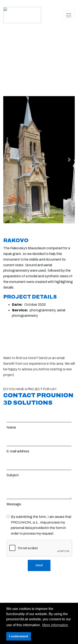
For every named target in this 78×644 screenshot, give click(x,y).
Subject (12, 475)
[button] (8, 159)
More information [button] (55, 625)
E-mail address (17, 451)
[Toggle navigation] (69, 15)
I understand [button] (18, 636)
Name (11, 427)
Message (13, 504)
